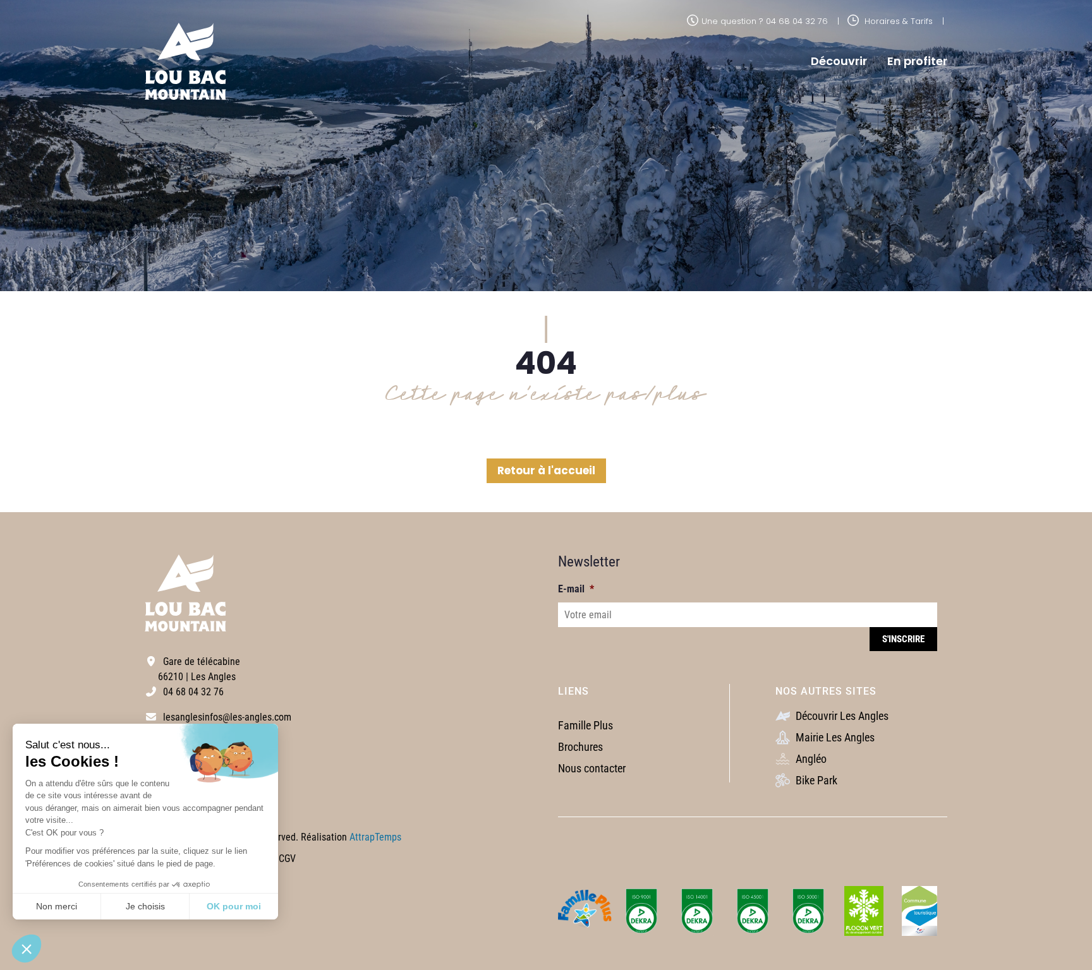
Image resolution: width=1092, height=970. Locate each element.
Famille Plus (585, 725)
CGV (287, 859)
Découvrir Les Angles (841, 715)
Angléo (810, 758)
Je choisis (145, 906)
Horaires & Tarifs (897, 21)
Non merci (56, 906)
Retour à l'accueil (546, 470)
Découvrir (839, 61)
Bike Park (815, 780)
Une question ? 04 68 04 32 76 (764, 21)
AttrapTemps (375, 837)
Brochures (580, 746)
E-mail (576, 589)
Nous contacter (592, 768)
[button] (26, 948)
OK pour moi (234, 906)
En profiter (917, 61)
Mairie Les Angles (834, 737)
